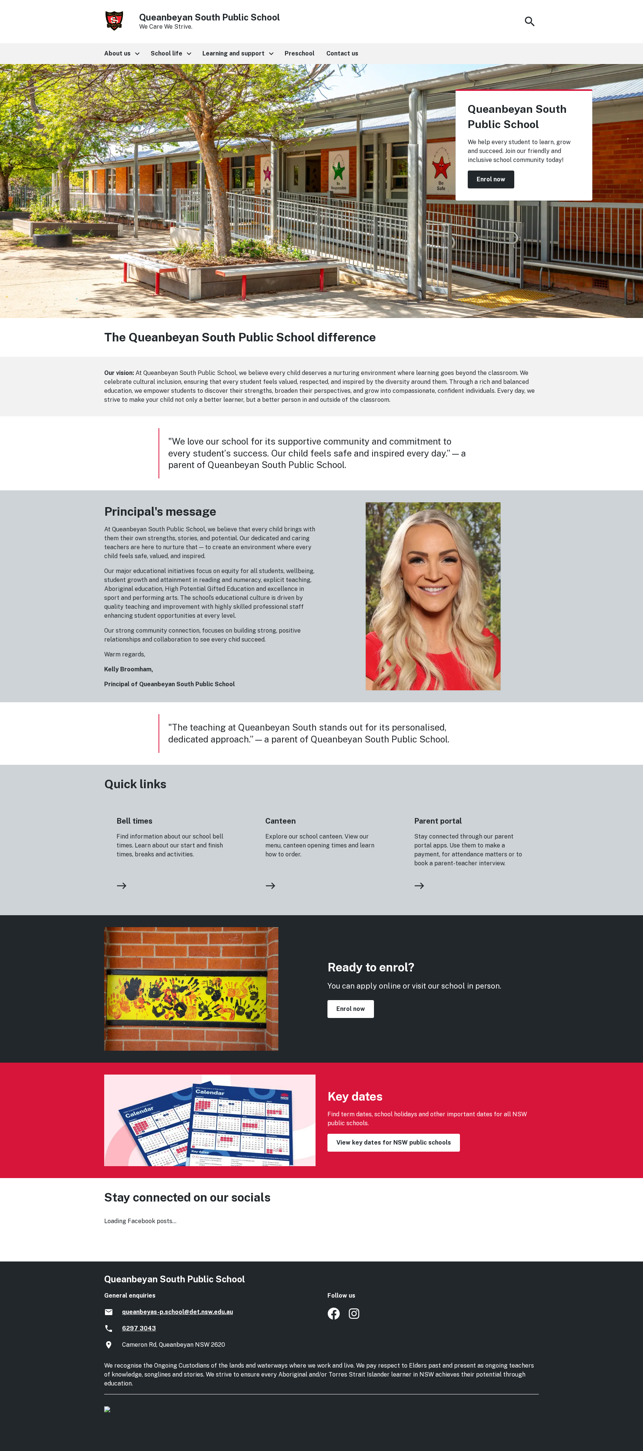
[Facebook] (333, 1317)
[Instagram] (355, 1317)
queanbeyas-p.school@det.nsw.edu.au (177, 1311)
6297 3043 (139, 1328)
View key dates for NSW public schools (393, 1142)
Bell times (134, 821)
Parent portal (438, 821)
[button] (121, 53)
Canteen (280, 821)
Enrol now (491, 179)
